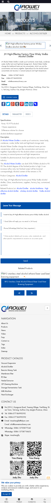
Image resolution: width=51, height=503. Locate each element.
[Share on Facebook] (3, 104)
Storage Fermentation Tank (11, 388)
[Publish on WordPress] (31, 104)
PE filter (4, 377)
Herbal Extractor (7, 381)
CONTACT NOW (11, 97)
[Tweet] (8, 104)
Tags (3, 344)
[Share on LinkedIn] (26, 104)
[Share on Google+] (13, 104)
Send (25, 261)
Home (8, 34)
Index (3, 348)
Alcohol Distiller (38, 34)
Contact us (5, 341)
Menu (6, 500)
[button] (19, 293)
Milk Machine (6, 391)
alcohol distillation (36, 188)
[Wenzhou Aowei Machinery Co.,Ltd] (26, 7)
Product (19, 500)
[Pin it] (22, 104)
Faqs (3, 337)
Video (3, 334)
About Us (4, 323)
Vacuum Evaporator (8, 363)
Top (44, 500)
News (3, 330)
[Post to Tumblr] (17, 104)
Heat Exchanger (7, 395)
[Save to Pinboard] (36, 104)
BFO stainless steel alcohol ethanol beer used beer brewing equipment (25, 283)
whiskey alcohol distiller (29, 191)
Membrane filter (7, 374)
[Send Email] (48, 478)
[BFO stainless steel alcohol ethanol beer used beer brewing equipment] (25, 275)
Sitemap (4, 351)
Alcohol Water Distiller (11, 140)
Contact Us (32, 500)
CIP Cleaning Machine (9, 384)
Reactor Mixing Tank (9, 370)
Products (20, 34)
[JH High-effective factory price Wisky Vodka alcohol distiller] (25, 45)
